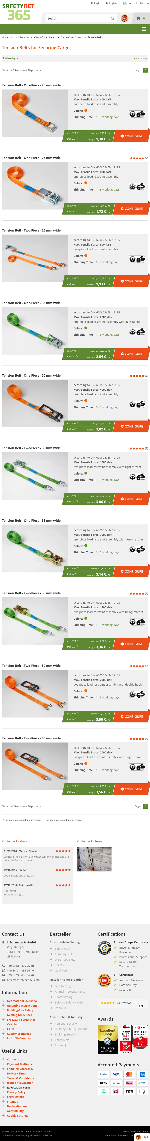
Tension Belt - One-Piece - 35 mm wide (31, 303)
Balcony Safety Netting (69, 1002)
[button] (143, 3)
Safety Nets (62, 948)
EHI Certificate (123, 975)
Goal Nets (61, 970)
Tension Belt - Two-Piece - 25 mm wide (31, 230)
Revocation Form (18, 1087)
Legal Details (15, 1097)
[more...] (60, 1008)
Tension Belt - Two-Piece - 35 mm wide (31, 448)
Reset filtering (139, 58)
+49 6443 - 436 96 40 (20, 966)
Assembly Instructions (22, 1005)
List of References (19, 1038)
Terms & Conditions (20, 1078)
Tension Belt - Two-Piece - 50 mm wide (31, 666)
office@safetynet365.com (23, 980)
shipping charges (32, 819)
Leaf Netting (63, 986)
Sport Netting (63, 997)
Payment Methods (19, 1064)
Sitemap (12, 1101)
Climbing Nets (64, 954)
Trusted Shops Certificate (131, 942)
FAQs (10, 1029)
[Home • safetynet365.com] (18, 6)
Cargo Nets (62, 1040)
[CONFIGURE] (131, 132)
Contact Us (14, 1059)
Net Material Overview (22, 1001)
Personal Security (66, 1023)
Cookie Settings (17, 1115)
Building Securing (66, 1034)
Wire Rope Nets (65, 959)
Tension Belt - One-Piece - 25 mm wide (31, 85)
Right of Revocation (20, 1083)
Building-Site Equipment (71, 1029)
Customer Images (19, 1033)
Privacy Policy (16, 1092)
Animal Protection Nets (70, 991)
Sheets (59, 965)
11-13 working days (107, 117)
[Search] (113, 18)
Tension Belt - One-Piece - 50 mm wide (31, 375)
